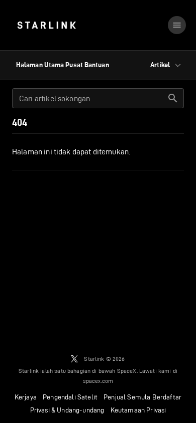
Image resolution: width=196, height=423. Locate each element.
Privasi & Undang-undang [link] (67, 410)
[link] (46, 25)
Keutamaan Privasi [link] (138, 410)
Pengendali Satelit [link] (70, 397)
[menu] (177, 25)
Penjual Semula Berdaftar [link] (142, 397)
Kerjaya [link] (26, 397)
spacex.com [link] (98, 380)
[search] (173, 98)
